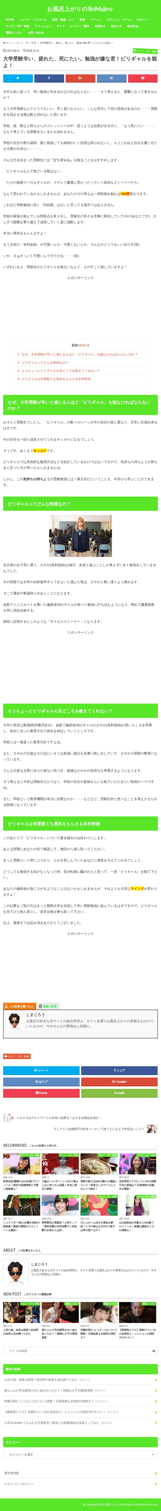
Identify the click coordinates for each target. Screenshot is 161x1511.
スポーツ (142, 19)
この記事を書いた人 (21, 1006)
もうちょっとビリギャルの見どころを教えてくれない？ (59, 370)
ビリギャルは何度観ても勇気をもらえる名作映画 (54, 379)
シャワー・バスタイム (33, 19)
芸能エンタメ (14, 32)
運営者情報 (11, 1473)
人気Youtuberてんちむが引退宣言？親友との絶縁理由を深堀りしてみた (58, 1422)
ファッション (43, 26)
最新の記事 (50, 1006)
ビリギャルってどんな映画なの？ (43, 362)
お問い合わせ (36, 32)
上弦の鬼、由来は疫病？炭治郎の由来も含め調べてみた (47, 1379)
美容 (82, 19)
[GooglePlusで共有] (80, 78)
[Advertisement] (80, 309)
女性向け (100, 26)
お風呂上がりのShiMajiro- (80, 8)
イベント (95, 19)
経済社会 (132, 26)
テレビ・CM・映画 (17, 26)
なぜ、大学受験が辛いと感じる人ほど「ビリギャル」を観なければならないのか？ (78, 354)
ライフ (61, 26)
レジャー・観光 (79, 26)
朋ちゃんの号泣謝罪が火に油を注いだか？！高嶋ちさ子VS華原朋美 (55, 1390)
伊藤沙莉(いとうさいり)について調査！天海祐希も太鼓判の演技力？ (55, 1401)
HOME (10, 19)
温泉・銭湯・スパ (63, 19)
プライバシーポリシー (19, 1484)
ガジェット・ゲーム (119, 19)
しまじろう (39, 1264)
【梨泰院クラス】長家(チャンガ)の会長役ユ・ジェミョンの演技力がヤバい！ (61, 1412)
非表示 (83, 345)
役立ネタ (116, 26)
